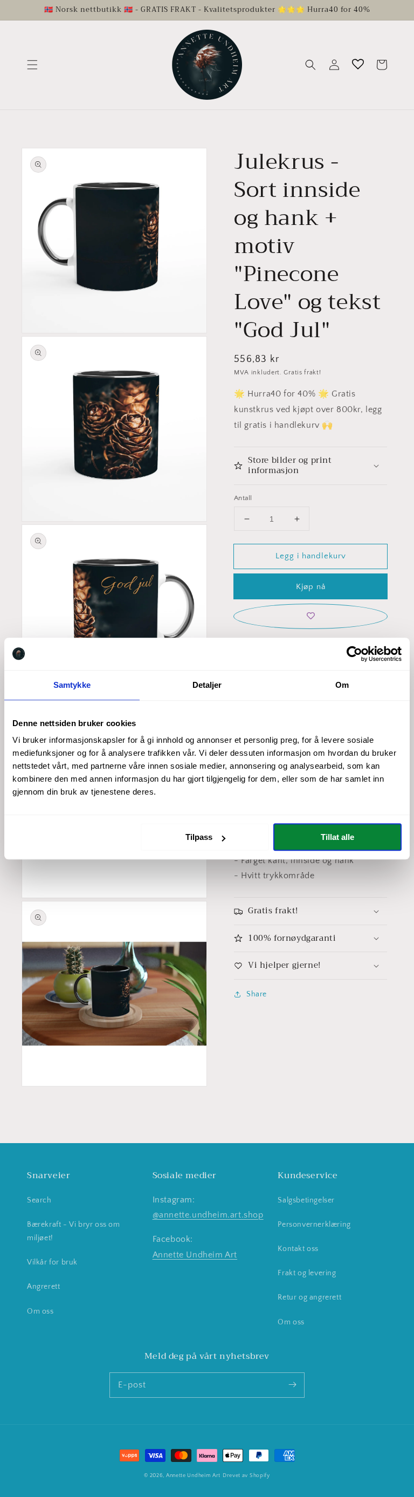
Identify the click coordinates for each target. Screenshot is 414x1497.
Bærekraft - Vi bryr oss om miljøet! (73, 1231)
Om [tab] (342, 684)
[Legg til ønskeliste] (310, 616)
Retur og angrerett (309, 1297)
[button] (32, 65)
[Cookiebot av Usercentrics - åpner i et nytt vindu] (354, 654)
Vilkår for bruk (52, 1262)
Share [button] (256, 994)
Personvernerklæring (314, 1224)
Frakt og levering (307, 1273)
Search (39, 1200)
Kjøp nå (311, 586)
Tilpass (198, 837)
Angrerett (43, 1286)
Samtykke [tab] (72, 684)
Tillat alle (337, 837)
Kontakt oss (298, 1249)
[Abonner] (292, 1385)
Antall (243, 498)
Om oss (40, 1311)
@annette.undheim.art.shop (208, 1215)
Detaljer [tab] (207, 684)
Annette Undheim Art (195, 1255)
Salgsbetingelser (306, 1200)
